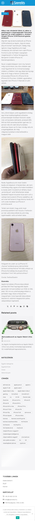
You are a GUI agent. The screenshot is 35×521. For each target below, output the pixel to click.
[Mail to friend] (17, 306)
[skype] (27, 306)
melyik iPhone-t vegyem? (10, 431)
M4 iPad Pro (17, 425)
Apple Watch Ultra (8, 391)
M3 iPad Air (6, 425)
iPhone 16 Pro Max (8, 406)
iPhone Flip (6, 412)
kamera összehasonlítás (10, 421)
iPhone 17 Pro (22, 406)
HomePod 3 (25, 394)
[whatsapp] (24, 306)
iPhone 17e (18, 409)
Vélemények (5, 373)
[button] (32, 333)
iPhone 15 (27, 400)
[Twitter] (8, 306)
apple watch (18, 388)
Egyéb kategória (7, 364)
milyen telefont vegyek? (10, 437)
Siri (20, 440)
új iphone (22, 443)
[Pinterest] (14, 306)
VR (26, 440)
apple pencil (18, 385)
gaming (5, 394)
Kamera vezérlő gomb (18, 418)
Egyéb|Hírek (5, 367)
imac (4, 397)
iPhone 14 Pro (16, 400)
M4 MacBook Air (8, 428)
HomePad (14, 394)
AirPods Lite (6, 385)
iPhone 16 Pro (17, 403)
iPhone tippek (7, 415)
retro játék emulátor (9, 440)
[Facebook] (11, 306)
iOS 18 (17, 397)
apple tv (27, 385)
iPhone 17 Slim (7, 409)
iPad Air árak (26, 397)
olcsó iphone (25, 437)
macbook (20, 428)
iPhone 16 (6, 403)
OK (18, 517)
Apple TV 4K (6, 388)
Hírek (5, 13)
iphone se (28, 412)
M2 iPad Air (24, 421)
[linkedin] (20, 306)
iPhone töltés (19, 415)
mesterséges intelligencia (11, 434)
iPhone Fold (17, 412)
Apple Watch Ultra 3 (24, 391)
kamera (5, 418)
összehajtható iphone (9, 443)
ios (10, 397)
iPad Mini (5, 400)
